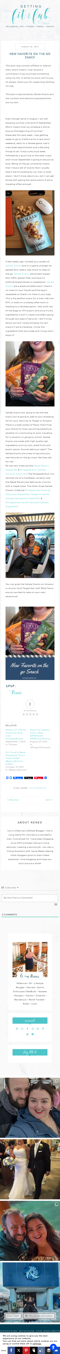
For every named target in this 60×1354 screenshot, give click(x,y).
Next (48, 800)
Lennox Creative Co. (44, 1331)
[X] (19, 1350)
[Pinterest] (26, 1350)
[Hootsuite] (34, 1350)
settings (37, 1343)
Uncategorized (38, 788)
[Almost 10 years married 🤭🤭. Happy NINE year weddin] (30, 1169)
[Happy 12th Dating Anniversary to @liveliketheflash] (30, 1231)
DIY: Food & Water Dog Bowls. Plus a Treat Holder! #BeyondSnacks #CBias (16, 758)
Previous (14, 800)
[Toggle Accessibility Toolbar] (53, 1347)
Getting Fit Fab (30, 15)
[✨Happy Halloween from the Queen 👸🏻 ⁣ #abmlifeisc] (30, 1292)
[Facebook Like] (41, 1350)
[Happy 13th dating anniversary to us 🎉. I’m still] (30, 1108)
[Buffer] (49, 1350)
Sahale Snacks (13, 265)
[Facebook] (11, 1350)
